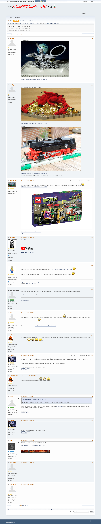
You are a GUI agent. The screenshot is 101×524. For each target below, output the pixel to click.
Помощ (80, 520)
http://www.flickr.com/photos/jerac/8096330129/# (33, 445)
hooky (46, 23)
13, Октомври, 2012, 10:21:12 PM (27, 237)
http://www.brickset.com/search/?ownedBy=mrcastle (32, 282)
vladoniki (12, 237)
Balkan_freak (14, 335)
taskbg (12, 38)
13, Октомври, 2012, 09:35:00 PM (27, 38)
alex (11, 313)
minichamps (13, 180)
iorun (11, 440)
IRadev (12, 355)
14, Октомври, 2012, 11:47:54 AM (28, 375)
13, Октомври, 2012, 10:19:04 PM (27, 180)
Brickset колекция (25, 300)
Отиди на (72, 511)
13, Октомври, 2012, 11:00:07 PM (27, 265)
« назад (86, 30)
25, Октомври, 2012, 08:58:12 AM (27, 462)
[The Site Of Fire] (9, 281)
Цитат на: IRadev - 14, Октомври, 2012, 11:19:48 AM (34, 399)
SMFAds (7, 522)
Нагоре (9, 505)
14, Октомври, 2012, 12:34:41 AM (27, 288)
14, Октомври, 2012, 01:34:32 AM (27, 312)
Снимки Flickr (24, 369)
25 (26, 34)
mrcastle (12, 265)
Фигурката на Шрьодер (27, 294)
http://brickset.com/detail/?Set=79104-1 (30, 240)
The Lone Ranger (59, 406)
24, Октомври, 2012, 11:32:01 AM (27, 420)
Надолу (9, 34)
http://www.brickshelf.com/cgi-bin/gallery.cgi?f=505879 (34, 123)
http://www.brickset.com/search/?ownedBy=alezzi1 (45, 325)
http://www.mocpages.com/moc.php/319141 (30, 233)
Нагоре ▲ (93, 520)
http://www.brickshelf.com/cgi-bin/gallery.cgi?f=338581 (34, 173)
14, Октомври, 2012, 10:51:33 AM (27, 334)
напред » (91, 30)
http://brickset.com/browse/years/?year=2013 (61, 269)
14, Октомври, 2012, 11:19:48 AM (27, 355)
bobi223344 (13, 462)
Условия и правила (86, 520)
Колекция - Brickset (25, 368)
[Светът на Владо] (9, 255)
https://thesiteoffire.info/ (31, 283)
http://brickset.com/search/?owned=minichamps (31, 232)
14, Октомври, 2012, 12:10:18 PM (27, 396)
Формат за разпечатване (87, 34)
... (24, 34)
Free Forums (12, 522)
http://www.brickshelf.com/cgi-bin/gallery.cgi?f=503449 (34, 79)
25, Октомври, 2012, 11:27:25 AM (27, 484)
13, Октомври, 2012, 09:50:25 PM (27, 84)
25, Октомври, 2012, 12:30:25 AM (27, 440)
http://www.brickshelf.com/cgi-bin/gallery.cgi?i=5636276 (34, 186)
